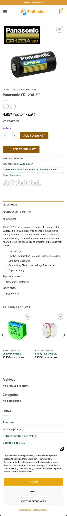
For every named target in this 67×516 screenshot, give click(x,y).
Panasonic (15, 175)
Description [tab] (10, 204)
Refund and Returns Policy (20, 436)
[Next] (64, 342)
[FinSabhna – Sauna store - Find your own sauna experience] (33, 11)
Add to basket (34, 136)
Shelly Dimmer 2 (12, 353)
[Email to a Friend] (25, 183)
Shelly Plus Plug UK (46, 353)
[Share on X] (19, 183)
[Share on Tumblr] (32, 183)
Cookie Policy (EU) (14, 443)
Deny (33, 491)
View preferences (33, 501)
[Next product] (6, 106)
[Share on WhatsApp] (6, 183)
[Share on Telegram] (38, 183)
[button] (61, 448)
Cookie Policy (25, 509)
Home (6, 89)
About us (8, 422)
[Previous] (3, 342)
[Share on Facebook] (12, 183)
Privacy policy (40, 509)
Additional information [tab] (17, 211)
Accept (33, 481)
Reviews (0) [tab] (9, 219)
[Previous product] (13, 106)
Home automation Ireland (43, 169)
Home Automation (24, 89)
